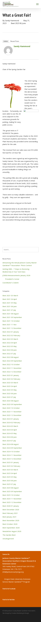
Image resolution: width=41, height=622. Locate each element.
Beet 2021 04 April (10, 299)
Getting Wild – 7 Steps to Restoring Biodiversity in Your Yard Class (16, 270)
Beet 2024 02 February (11, 422)
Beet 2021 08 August (11, 314)
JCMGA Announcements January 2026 (16, 275)
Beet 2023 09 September (12, 404)
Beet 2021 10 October (11, 321)
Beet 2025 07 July (9, 484)
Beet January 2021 (10, 517)
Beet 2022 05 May (10, 346)
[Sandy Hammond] (8, 56)
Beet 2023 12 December (12, 415)
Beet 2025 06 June (10, 480)
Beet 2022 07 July (9, 353)
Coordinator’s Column (11, 283)
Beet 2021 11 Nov (10, 324)
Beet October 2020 (10, 524)
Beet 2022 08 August (11, 357)
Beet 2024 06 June (10, 437)
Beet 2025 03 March (10, 470)
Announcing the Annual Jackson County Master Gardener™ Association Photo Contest (20, 264)
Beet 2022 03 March (10, 339)
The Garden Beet (9, 535)
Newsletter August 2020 (12, 531)
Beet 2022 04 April (10, 343)
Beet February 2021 (10, 513)
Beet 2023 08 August (11, 401)
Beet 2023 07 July (9, 397)
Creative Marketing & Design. (20, 613)
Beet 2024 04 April (10, 430)
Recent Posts (14, 41)
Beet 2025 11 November (12, 499)
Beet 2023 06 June (18, 23)
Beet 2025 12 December (12, 502)
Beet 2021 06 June (10, 306)
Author (6, 41)
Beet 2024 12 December (12, 459)
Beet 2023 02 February (11, 379)
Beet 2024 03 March (10, 426)
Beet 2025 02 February (11, 466)
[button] (37, 4)
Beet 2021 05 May (10, 303)
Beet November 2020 (11, 520)
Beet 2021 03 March (10, 295)
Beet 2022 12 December (12, 372)
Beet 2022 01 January (11, 332)
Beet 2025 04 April (10, 473)
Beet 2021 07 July (9, 310)
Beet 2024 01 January (11, 419)
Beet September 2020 (11, 528)
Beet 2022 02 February (11, 335)
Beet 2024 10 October (11, 451)
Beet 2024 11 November (12, 455)
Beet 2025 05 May (10, 477)
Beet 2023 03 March (10, 382)
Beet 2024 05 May (10, 433)
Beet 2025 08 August (11, 488)
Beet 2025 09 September (12, 491)
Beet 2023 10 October (11, 408)
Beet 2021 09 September (12, 317)
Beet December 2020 (11, 509)
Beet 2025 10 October (11, 495)
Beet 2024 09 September (12, 448)
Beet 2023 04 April (10, 386)
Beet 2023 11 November (12, 411)
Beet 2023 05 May (10, 390)
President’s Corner (11, 279)
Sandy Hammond (12, 20)
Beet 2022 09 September (12, 361)
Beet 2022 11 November (12, 368)
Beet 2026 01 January (11, 506)
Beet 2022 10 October (11, 364)
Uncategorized (8, 538)
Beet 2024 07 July (9, 441)
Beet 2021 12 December (12, 328)
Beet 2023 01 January (11, 375)
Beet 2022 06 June (10, 350)
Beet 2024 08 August (11, 444)
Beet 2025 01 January (11, 462)
